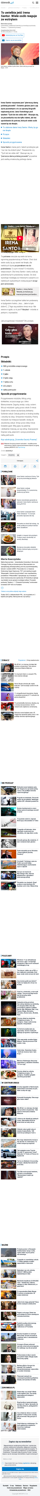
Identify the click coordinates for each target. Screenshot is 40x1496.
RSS (29, 1490)
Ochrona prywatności (14, 1488)
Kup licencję (21, 447)
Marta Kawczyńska (18, 25)
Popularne (21, 660)
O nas (12, 1486)
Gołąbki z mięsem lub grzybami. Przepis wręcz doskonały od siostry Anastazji (27, 537)
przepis (11, 455)
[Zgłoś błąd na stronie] (34, 466)
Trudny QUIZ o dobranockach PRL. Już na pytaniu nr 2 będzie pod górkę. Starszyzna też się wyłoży (18, 596)
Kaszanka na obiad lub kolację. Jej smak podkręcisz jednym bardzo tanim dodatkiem (28, 525)
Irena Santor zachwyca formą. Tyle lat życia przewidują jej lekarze (28, 477)
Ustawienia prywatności (18, 1490)
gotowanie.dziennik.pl (13, 7)
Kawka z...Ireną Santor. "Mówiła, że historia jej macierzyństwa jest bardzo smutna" (26, 292)
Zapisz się (20, 1469)
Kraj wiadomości (33, 660)
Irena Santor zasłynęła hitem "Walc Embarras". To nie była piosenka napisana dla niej (26, 514)
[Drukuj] (15, 466)
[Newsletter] (5, 466)
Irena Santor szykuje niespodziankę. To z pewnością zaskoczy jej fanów (27, 490)
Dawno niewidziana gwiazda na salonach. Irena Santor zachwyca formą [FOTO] (27, 502)
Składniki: (6, 138)
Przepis (6, 134)
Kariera (25, 1486)
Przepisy (24, 7)
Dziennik (3, 7)
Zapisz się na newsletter (13, 40)
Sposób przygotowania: (12, 142)
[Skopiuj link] (25, 466)
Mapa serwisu (28, 1488)
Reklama (18, 1486)
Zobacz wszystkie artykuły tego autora (13, 591)
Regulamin (33, 1486)
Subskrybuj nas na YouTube (14, 35)
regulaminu (26, 1463)
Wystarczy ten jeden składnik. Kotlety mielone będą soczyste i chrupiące (27, 549)
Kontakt (5, 1486)
